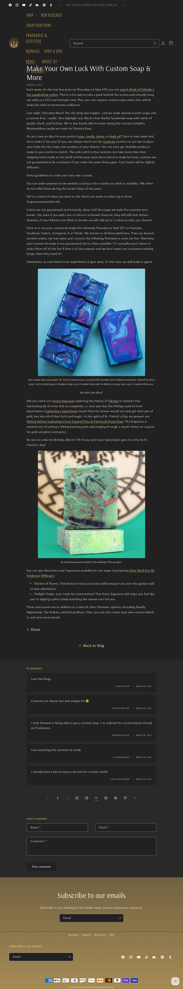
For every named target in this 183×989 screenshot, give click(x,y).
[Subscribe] (119, 918)
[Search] (155, 43)
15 (106, 798)
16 (115, 798)
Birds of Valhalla (86, 987)
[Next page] (135, 798)
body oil (115, 136)
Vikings (113, 401)
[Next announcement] (123, 5)
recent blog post (63, 401)
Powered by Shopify (104, 987)
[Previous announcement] (60, 5)
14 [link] (96, 798)
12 (77, 798)
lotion (100, 136)
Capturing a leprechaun (61, 411)
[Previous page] (48, 798)
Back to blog (93, 645)
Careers (86, 934)
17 (125, 798)
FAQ (111, 934)
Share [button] (35, 629)
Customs (109, 141)
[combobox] (114, 43)
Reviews (73, 934)
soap (81, 136)
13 (86, 798)
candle (90, 136)
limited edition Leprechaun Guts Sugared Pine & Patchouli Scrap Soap (75, 421)
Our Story (100, 934)
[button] (31, 15)
